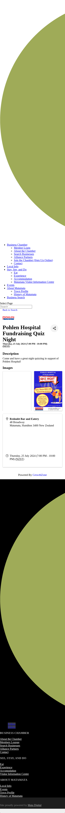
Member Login (22, 247)
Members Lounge (9, 742)
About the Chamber (25, 250)
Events (10, 285)
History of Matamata (25, 294)
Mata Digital (34, 805)
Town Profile (21, 291)
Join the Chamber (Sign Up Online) (33, 260)
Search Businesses (24, 254)
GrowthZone (40, 474)
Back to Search (10, 310)
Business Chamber (17, 244)
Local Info (12, 266)
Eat (16, 272)
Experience (20, 275)
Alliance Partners (23, 257)
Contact (18, 263)
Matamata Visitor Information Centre (34, 281)
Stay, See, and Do (17, 269)
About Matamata (16, 288)
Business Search (16, 297)
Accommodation (23, 278)
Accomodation (8, 770)
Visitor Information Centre (14, 774)
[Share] (54, 328)
